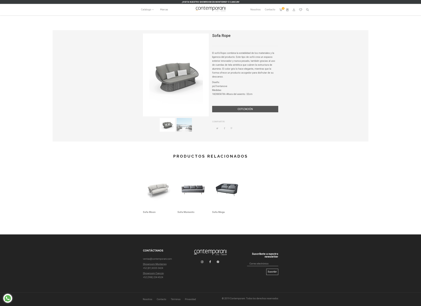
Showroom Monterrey (155, 264)
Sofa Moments (185, 212)
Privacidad (190, 299)
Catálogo (146, 9)
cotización (245, 109)
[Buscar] (294, 10)
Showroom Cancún (153, 273)
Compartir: (218, 121)
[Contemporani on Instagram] (202, 262)
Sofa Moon (149, 212)
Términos (176, 299)
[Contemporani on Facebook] (210, 262)
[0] (280, 9)
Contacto (161, 299)
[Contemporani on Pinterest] (218, 262)
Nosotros (147, 299)
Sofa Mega (218, 212)
